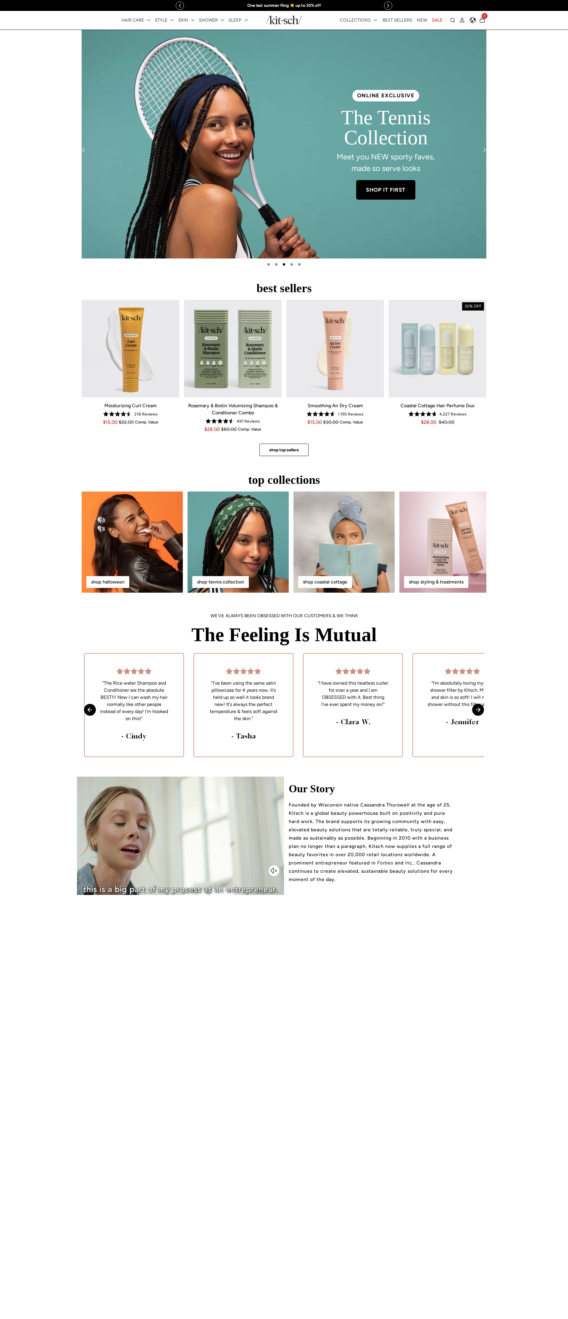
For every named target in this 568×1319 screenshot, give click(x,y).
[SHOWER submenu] (222, 20)
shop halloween (108, 582)
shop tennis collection (220, 582)
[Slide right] (388, 5)
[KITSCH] (284, 20)
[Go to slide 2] (276, 264)
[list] (284, 144)
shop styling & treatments (436, 582)
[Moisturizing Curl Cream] (130, 348)
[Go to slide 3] (284, 264)
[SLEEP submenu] (246, 20)
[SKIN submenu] (192, 20)
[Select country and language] (473, 20)
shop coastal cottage (325, 582)
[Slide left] (180, 5)
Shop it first (386, 190)
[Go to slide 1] (268, 264)
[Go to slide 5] (299, 264)
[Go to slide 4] (292, 264)
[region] (284, 5)
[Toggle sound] (274, 870)
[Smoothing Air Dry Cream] (335, 348)
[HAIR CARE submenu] (148, 20)
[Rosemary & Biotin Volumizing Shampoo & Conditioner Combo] (233, 348)
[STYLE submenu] (172, 20)
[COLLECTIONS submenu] (375, 20)
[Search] (452, 20)
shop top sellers (284, 449)
